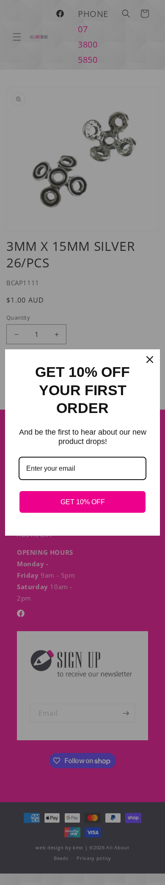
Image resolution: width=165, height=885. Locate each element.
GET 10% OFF (82, 502)
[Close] (150, 359)
